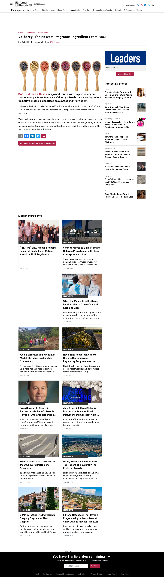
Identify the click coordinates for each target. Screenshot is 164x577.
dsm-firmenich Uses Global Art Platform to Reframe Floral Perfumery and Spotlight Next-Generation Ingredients (80, 411)
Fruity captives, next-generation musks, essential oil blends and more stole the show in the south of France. (38, 529)
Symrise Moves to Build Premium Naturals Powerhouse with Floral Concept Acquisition (81, 251)
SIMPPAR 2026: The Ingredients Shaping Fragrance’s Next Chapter (37, 518)
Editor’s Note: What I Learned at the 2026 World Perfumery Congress (119, 182)
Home (20, 32)
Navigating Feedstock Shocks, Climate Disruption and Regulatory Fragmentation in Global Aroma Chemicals (80, 358)
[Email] (20, 136)
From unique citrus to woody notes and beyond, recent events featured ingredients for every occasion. (80, 529)
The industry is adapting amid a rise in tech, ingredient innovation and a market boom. (37, 475)
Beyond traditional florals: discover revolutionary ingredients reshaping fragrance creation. (81, 422)
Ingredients (43, 32)
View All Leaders (125, 74)
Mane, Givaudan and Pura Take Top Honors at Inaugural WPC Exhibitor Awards (80, 465)
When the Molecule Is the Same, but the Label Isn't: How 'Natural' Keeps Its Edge (80, 304)
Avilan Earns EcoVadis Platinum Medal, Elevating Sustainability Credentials (37, 358)
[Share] (26, 136)
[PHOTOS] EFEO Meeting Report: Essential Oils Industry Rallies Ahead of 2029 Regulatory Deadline (38, 251)
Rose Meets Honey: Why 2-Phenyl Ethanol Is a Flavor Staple (120, 195)
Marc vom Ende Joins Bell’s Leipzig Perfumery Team (117, 167)
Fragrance (30, 32)
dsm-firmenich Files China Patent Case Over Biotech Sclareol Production (117, 110)
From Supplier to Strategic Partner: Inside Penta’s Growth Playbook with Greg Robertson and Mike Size (37, 411)
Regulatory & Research (112, 119)
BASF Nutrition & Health (32, 94)
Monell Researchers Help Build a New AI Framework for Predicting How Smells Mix (120, 125)
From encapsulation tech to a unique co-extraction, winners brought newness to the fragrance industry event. (81, 475)
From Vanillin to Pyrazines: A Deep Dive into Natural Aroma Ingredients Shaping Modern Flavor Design (118, 95)
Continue (95, 566)
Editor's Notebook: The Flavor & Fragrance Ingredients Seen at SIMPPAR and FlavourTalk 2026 (80, 518)
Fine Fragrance (110, 148)
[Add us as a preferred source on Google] (43, 136)
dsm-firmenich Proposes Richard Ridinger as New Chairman (116, 139)
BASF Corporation (57, 42)
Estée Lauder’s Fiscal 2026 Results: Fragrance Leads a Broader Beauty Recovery (117, 154)
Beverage (108, 191)
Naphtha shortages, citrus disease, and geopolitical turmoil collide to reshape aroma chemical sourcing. (81, 369)
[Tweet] (38, 136)
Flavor (107, 134)
